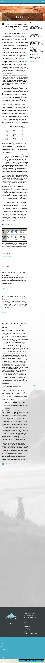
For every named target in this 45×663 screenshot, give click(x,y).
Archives (32, 61)
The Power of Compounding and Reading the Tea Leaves (15, 25)
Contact (3, 657)
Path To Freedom (5, 641)
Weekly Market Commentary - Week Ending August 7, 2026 (35, 49)
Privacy (25, 622)
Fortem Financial (19, 29)
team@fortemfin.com (7, 256)
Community (3, 652)
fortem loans (4, 643)
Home (2, 638)
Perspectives (5, 649)
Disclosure (26, 623)
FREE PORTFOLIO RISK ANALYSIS (31, 661)
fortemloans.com (27, 626)
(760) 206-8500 (5, 255)
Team (2, 646)
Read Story (4, 288)
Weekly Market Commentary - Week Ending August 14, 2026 (36, 42)
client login (22, 4)
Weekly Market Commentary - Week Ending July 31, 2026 (35, 56)
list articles (26, 471)
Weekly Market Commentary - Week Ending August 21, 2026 (36, 35)
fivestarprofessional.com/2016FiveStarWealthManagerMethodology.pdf (19, 385)
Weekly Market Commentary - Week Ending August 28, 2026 (36, 27)
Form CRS (3, 654)
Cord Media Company (33, 633)
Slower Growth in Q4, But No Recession (18, 471)
